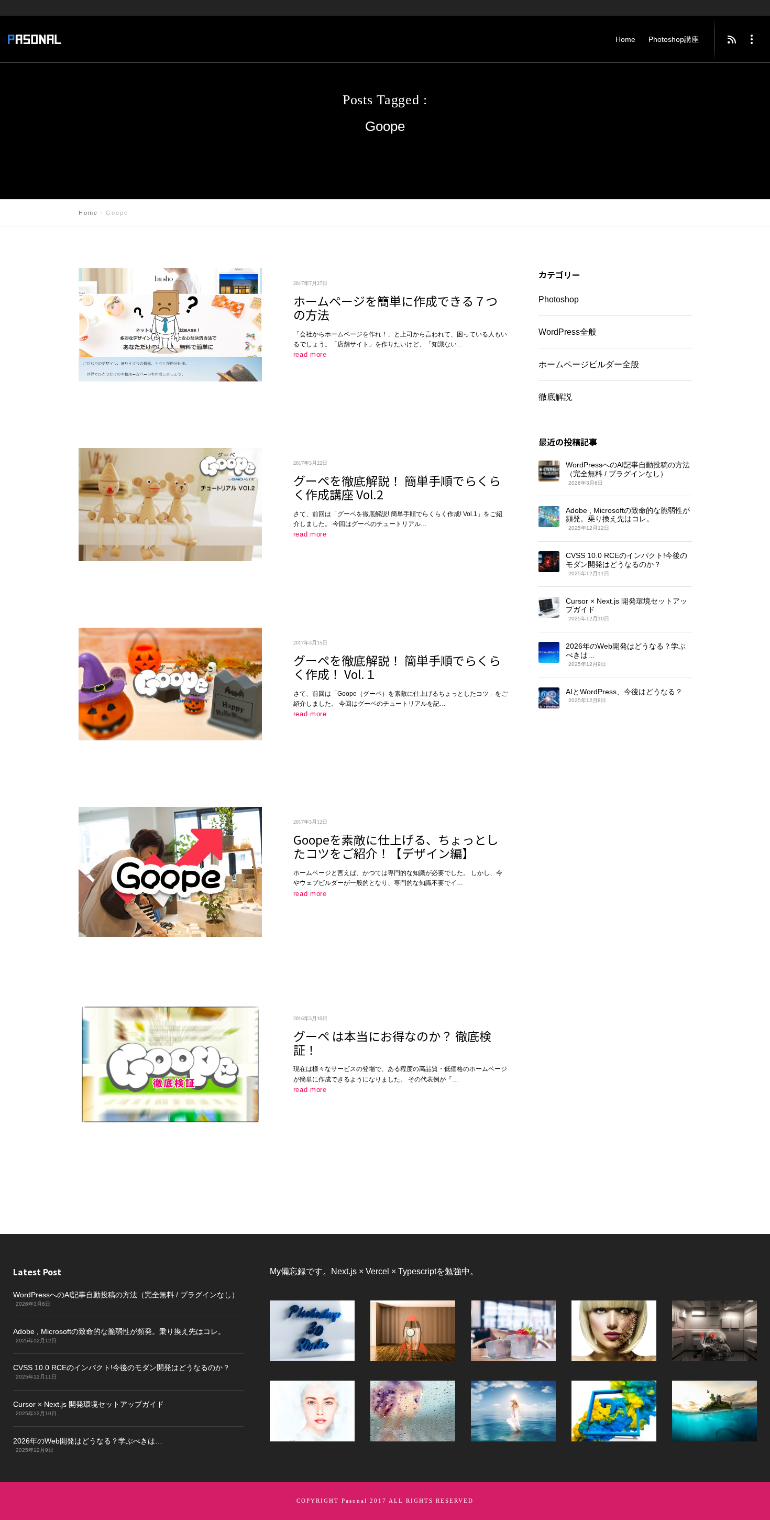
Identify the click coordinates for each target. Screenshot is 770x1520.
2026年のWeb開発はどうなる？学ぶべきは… (626, 650)
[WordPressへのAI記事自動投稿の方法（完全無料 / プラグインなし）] (548, 471)
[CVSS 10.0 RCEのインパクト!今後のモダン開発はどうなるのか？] (548, 561)
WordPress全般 (567, 331)
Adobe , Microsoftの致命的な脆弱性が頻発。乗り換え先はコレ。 (628, 514)
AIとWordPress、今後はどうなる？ (624, 691)
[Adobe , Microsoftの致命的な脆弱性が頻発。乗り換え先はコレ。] (548, 516)
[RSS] (731, 39)
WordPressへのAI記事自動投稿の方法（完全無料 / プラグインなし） (628, 469)
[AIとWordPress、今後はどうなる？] (548, 697)
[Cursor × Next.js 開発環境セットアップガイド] (548, 607)
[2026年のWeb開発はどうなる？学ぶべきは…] (548, 652)
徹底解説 (554, 396)
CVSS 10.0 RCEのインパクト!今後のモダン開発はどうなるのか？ (626, 559)
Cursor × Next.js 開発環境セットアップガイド (626, 605)
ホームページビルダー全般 (588, 364)
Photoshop (558, 299)
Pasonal (354, 1500)
